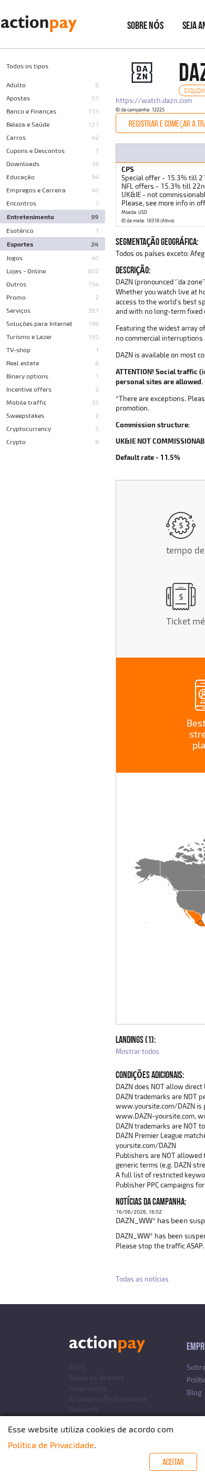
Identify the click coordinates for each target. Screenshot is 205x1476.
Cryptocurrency (28, 428)
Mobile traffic (26, 402)
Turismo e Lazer (29, 336)
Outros (16, 284)
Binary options (27, 376)
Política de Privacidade (51, 1445)
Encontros (21, 203)
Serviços (18, 310)
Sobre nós (145, 25)
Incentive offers (29, 389)
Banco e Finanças (31, 111)
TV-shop (18, 349)
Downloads (22, 163)
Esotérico (20, 230)
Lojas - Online (26, 270)
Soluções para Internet (39, 323)
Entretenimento (30, 216)
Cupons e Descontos (35, 150)
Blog (194, 1392)
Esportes (20, 244)
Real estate (22, 362)
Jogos (14, 257)
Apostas (18, 97)
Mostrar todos (137, 1051)
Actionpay (84, 1398)
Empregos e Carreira (36, 189)
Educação (20, 176)
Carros (16, 137)
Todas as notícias (142, 1279)
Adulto (16, 84)
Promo (16, 297)
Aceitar (173, 1462)
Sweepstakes (25, 415)
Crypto (16, 441)
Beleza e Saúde (27, 124)
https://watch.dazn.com (154, 100)
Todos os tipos (27, 65)
